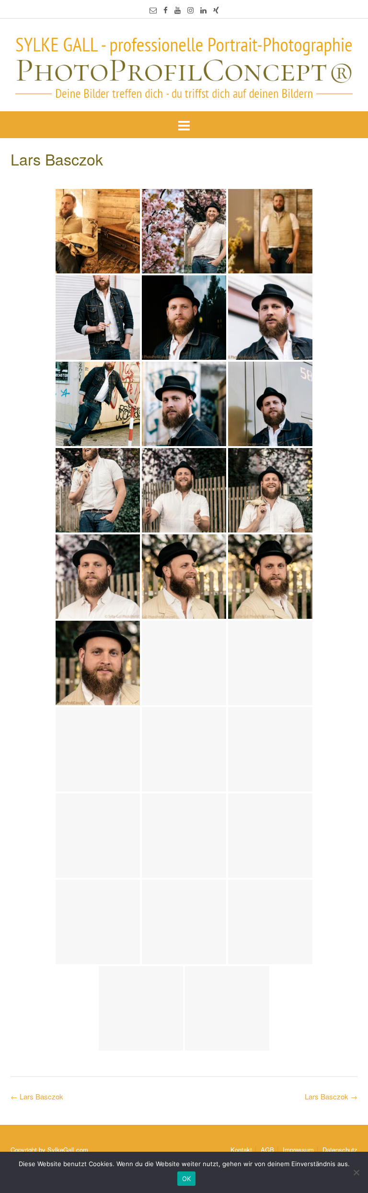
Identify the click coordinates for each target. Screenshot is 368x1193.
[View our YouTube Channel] (177, 10)
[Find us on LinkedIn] (203, 10)
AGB (267, 1149)
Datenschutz (339, 1149)
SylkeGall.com (67, 1149)
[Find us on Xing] (216, 10)
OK (186, 1178)
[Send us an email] (153, 10)
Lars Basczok (331, 1096)
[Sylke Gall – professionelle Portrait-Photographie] (184, 66)
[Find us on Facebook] (165, 10)
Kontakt (241, 1149)
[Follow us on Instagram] (190, 10)
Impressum (298, 1149)
